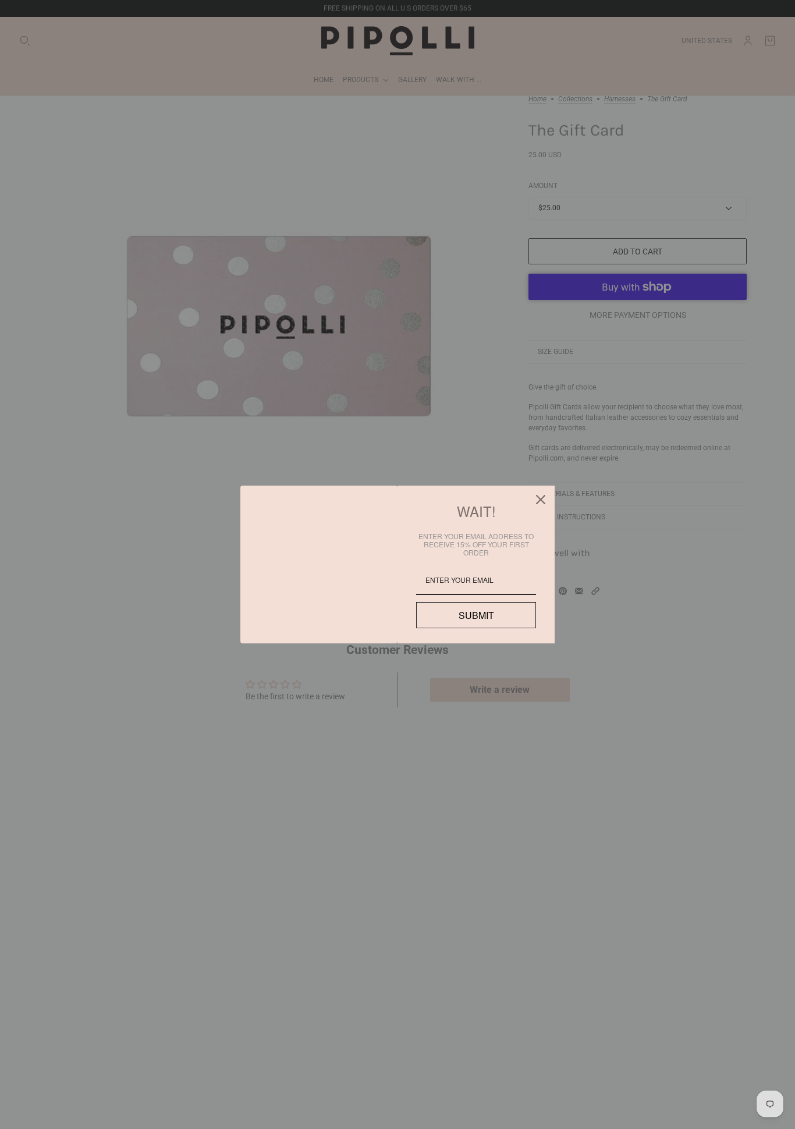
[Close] (541, 500)
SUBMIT (476, 615)
